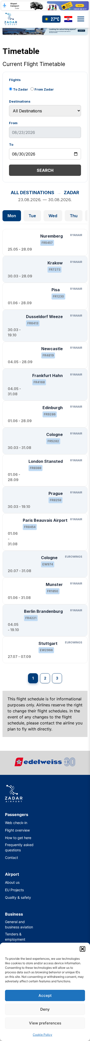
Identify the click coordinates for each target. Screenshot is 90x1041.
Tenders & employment (15, 936)
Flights (15, 80)
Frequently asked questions (19, 847)
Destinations (19, 101)
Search (45, 170)
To (11, 144)
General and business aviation (19, 924)
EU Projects (14, 890)
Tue (32, 215)
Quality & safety (18, 897)
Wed (52, 215)
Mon (12, 215)
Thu (74, 215)
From (13, 123)
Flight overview (17, 830)
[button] (82, 948)
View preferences (45, 1023)
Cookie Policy (42, 1034)
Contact (11, 857)
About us (12, 882)
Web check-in (16, 823)
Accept (45, 995)
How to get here (18, 838)
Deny (45, 1009)
